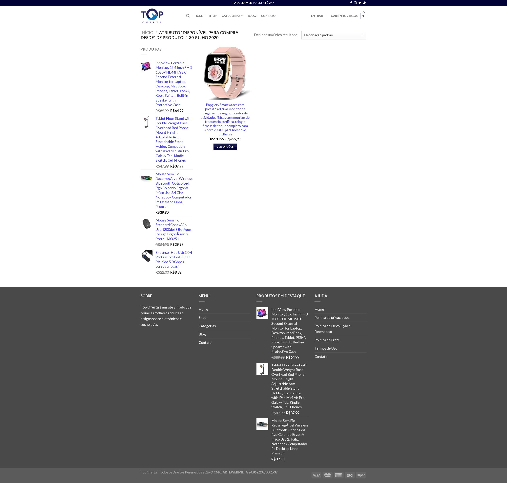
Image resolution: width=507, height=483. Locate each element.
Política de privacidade (331, 317)
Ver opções (225, 146)
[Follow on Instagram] (355, 3)
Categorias (231, 15)
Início (147, 32)
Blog (252, 15)
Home (199, 15)
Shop (213, 15)
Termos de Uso (325, 348)
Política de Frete (327, 340)
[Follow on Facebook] (351, 3)
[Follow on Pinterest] (364, 3)
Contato (268, 15)
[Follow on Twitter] (359, 3)
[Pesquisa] (188, 16)
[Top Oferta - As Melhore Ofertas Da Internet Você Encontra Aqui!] (160, 16)
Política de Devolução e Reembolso (332, 329)
